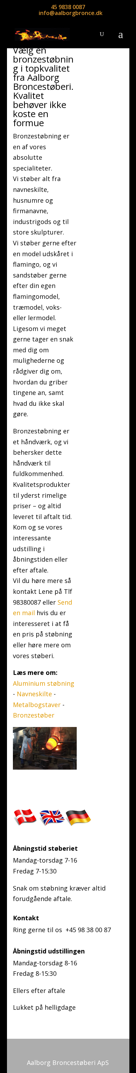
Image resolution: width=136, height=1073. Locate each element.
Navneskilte (35, 694)
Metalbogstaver (37, 704)
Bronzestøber (33, 715)
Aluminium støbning (43, 683)
